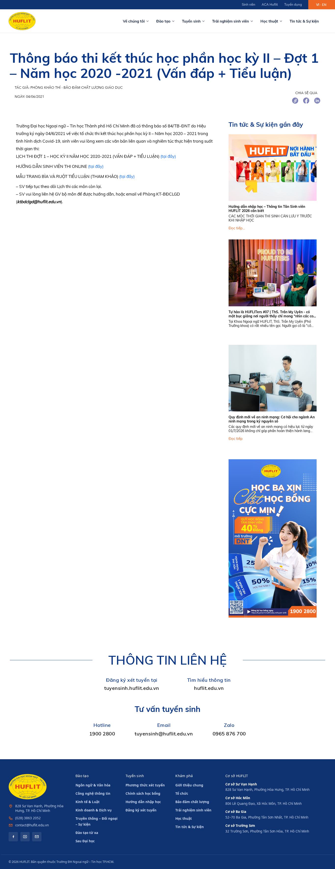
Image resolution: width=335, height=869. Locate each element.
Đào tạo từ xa (87, 833)
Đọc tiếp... (237, 228)
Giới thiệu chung (189, 785)
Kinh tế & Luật (88, 802)
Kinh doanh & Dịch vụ (94, 810)
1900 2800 (102, 734)
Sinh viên (248, 4)
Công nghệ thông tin (93, 793)
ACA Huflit (270, 4)
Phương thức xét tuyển (145, 785)
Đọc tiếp (236, 438)
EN (324, 5)
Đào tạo (163, 21)
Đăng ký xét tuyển (141, 810)
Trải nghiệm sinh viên (230, 21)
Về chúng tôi (134, 21)
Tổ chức (181, 793)
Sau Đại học (85, 841)
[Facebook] (13, 836)
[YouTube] (25, 836)
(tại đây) (168, 156)
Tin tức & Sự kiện (304, 21)
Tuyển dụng (293, 4)
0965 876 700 (229, 734)
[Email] (36, 836)
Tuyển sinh (191, 21)
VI (317, 5)
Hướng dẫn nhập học (143, 802)
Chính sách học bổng (143, 793)
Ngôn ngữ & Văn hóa (93, 785)
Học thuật (269, 21)
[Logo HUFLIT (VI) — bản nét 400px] (22, 21)
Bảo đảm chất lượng (192, 802)
